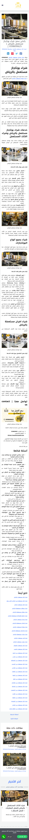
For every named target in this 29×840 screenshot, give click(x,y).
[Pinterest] (12, 53)
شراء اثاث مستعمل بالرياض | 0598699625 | (17, 747)
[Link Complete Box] (14, 806)
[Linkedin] (8, 53)
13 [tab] (9, 826)
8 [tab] (17, 826)
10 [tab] (14, 826)
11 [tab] (12, 826)
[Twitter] (16, 53)
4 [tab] (23, 826)
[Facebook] (21, 53)
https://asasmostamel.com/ (16, 435)
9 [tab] (15, 826)
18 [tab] (1, 826)
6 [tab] (20, 826)
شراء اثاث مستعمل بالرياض (19, 49)
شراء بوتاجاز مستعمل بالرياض (16, 57)
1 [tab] (27, 826)
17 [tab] (3, 826)
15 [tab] (6, 826)
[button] (2, 5)
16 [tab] (4, 826)
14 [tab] (7, 826)
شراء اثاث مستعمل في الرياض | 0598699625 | (16, 768)
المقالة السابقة (14, 714)
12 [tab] (10, 826)
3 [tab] (24, 826)
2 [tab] (26, 826)
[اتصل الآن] (4, 837)
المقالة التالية (14, 719)
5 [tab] (21, 826)
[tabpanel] (14, 806)
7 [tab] (18, 826)
